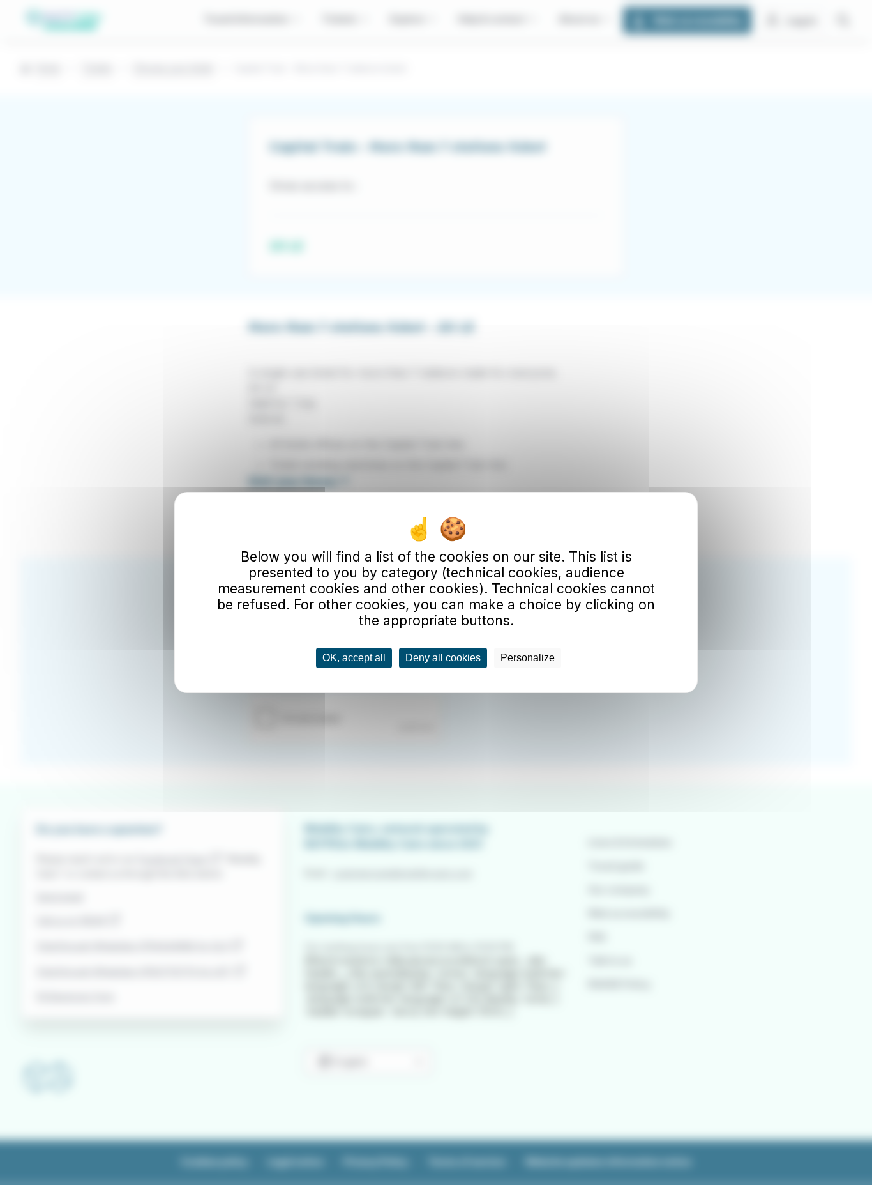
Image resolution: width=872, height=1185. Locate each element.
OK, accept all (354, 657)
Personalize (527, 657)
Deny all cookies (443, 657)
